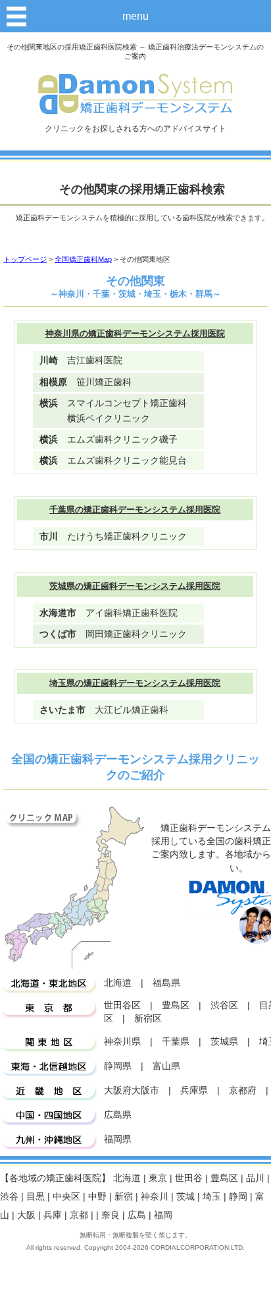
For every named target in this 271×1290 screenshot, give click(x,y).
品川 (255, 1178)
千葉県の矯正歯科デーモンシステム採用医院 (134, 509)
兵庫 (52, 1215)
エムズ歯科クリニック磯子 (108, 440)
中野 (97, 1197)
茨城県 (224, 1042)
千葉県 (175, 1042)
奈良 (110, 1215)
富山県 (166, 1066)
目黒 (35, 1197)
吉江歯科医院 (80, 360)
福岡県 (118, 1139)
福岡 (163, 1215)
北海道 (118, 983)
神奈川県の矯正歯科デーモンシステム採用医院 (135, 333)
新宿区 (148, 1019)
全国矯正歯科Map (83, 259)
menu (135, 16)
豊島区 (175, 1005)
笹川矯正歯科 (85, 382)
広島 (137, 1215)
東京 (158, 1178)
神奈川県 (122, 1042)
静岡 (238, 1197)
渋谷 (9, 1197)
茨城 (185, 1197)
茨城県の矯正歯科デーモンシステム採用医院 (134, 586)
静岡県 (118, 1066)
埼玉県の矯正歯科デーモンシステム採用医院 (134, 683)
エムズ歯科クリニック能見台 (113, 461)
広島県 (118, 1115)
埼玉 (212, 1197)
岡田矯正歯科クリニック (113, 634)
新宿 (123, 1197)
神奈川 (154, 1197)
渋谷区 (224, 1005)
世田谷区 (122, 1005)
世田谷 (189, 1178)
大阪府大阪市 (131, 1090)
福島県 (166, 983)
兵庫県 (194, 1090)
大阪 (26, 1215)
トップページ (25, 259)
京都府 (243, 1090)
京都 (79, 1215)
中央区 (66, 1197)
